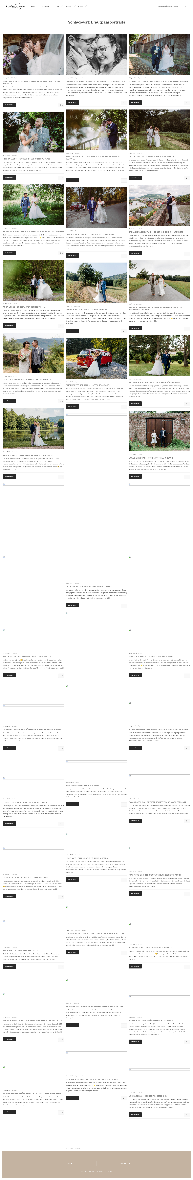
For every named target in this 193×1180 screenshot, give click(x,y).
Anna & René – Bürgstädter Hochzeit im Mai (24, 307)
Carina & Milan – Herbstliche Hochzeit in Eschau (90, 234)
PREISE (80, 6)
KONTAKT (69, 6)
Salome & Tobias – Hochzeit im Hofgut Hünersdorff (154, 382)
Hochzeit (14, 78)
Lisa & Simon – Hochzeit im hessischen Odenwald (90, 587)
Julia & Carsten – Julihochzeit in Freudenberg (152, 157)
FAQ (57, 6)
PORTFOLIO (45, 6)
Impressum (108, 1171)
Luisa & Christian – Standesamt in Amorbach (151, 458)
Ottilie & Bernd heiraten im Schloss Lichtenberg (27, 380)
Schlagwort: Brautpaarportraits (168, 6)
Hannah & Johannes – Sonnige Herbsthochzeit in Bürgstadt (96, 81)
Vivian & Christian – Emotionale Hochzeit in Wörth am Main (158, 81)
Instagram (125, 1163)
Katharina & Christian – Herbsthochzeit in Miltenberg (156, 232)
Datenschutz (98, 1171)
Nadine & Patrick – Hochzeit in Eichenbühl (87, 310)
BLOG (33, 6)
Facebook (68, 1163)
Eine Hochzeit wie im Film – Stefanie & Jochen (88, 385)
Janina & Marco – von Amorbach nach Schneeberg (28, 455)
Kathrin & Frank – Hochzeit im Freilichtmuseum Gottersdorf (33, 232)
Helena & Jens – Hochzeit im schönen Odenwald (26, 159)
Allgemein (77, 78)
